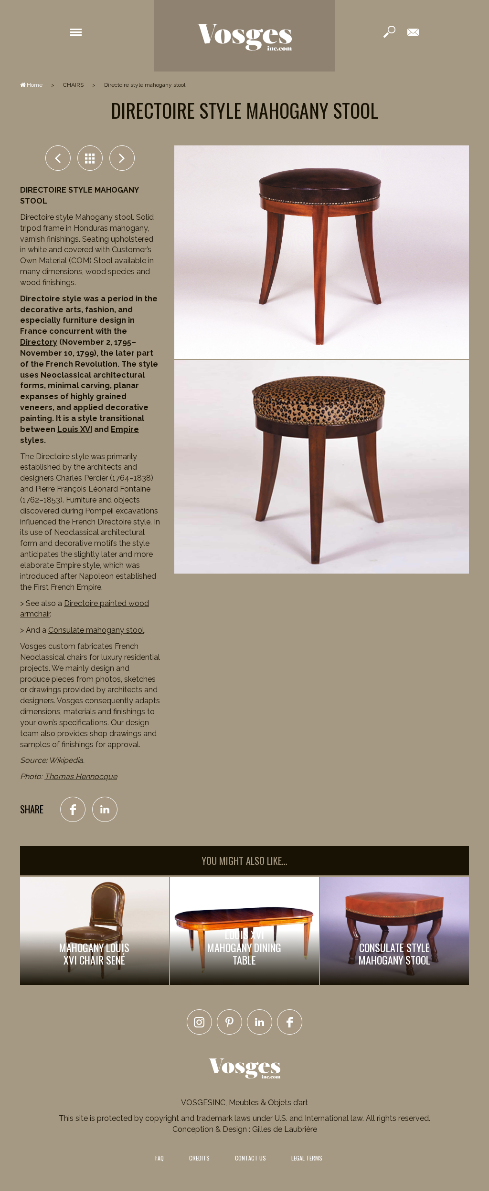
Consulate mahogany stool (96, 630)
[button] (76, 31)
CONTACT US (250, 1158)
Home (34, 85)
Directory (38, 342)
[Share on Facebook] (72, 808)
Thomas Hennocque (80, 776)
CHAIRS (73, 85)
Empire (125, 429)
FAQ (159, 1158)
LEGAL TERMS (306, 1158)
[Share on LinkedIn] (104, 808)
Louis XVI (74, 429)
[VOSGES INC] (244, 36)
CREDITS (199, 1158)
